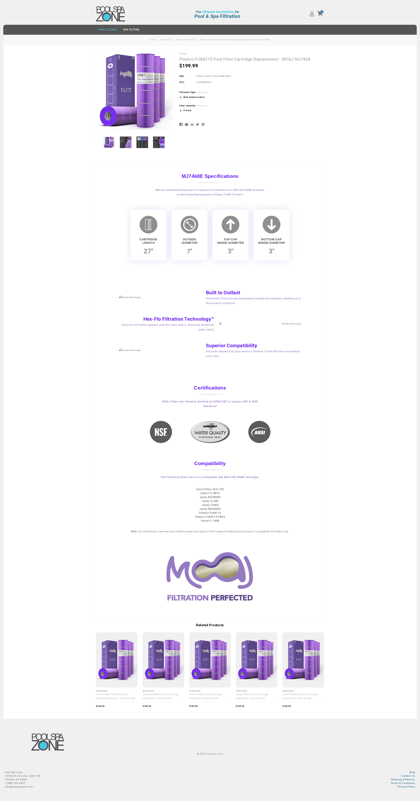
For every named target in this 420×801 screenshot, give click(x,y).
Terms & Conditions (403, 783)
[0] (320, 14)
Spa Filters (131, 29)
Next (171, 141)
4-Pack (187, 110)
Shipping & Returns (403, 779)
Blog (412, 772)
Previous (96, 141)
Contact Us (408, 775)
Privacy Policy (406, 786)
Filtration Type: (193, 92)
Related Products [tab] (210, 625)
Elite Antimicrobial (193, 97)
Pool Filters (107, 29)
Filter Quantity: (193, 105)
